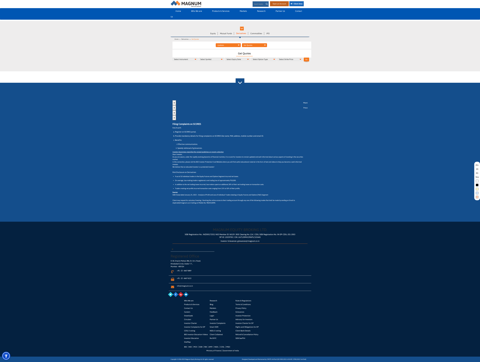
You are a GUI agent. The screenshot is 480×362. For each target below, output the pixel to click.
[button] (6, 355)
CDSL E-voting (189, 331)
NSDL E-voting (215, 331)
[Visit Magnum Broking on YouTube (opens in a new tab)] (186, 295)
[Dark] (477, 185)
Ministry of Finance (213, 351)
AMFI (211, 347)
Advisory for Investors (244, 319)
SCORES (187, 132)
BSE (185, 347)
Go (306, 59)
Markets (243, 11)
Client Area (298, 4)
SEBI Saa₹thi (240, 338)
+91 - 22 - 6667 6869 (184, 271)
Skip (477, 177)
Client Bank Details (243, 331)
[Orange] (477, 197)
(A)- (477, 173)
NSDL (216, 347)
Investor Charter (190, 323)
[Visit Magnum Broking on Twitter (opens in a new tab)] (170, 295)
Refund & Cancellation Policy (247, 334)
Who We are (196, 11)
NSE (190, 347)
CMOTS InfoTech (272, 359)
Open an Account (279, 4)
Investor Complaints (218, 323)
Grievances (240, 312)
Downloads (188, 316)
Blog (211, 304)
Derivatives (185, 39)
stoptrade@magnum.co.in (181, 203)
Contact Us (188, 308)
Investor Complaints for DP (194, 327)
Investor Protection (243, 316)
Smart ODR (214, 327)
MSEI (228, 347)
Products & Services (221, 11)
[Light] (477, 181)
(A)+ (477, 165)
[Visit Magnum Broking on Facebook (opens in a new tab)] (176, 295)
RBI (205, 347)
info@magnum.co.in (185, 286)
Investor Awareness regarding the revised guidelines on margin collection (198, 152)
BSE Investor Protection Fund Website (209, 162)
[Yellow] (477, 189)
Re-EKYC (213, 338)
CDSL (222, 347)
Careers (187, 312)
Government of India (231, 351)
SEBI (200, 347)
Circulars (187, 319)
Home (178, 11)
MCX (195, 347)
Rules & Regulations (243, 301)
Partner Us (280, 11)
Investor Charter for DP (245, 323)
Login (212, 316)
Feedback (213, 312)
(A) (477, 169)
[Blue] (477, 193)
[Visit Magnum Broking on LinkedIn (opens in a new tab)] (181, 295)
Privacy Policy (241, 308)
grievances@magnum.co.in (248, 241)
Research (261, 11)
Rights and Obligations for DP (247, 327)
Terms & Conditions (243, 304)
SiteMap (187, 342)
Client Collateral (216, 334)
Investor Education (191, 338)
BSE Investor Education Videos (196, 334)
